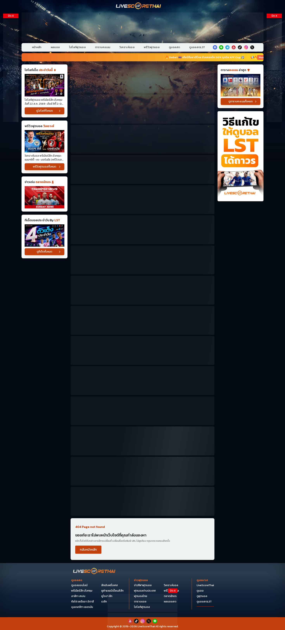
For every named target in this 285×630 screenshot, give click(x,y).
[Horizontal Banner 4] (142, 169)
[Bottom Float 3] (142, 607)
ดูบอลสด (174, 47)
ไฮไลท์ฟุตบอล (77, 47)
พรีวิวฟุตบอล (152, 47)
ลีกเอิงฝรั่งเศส (109, 585)
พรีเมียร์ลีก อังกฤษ (81, 591)
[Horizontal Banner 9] (142, 320)
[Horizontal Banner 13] (142, 410)
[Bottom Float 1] (142, 621)
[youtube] (233, 47)
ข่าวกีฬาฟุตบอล (143, 585)
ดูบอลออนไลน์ (79, 585)
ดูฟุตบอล (202, 596)
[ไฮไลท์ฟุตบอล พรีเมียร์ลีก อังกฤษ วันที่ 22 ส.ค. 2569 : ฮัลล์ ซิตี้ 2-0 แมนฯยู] (44, 85)
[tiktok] (240, 47)
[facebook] (215, 47)
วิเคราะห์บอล (127, 47)
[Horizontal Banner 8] (142, 290)
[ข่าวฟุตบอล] (44, 197)
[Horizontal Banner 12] (142, 380)
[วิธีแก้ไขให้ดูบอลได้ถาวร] (240, 156)
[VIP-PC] (142, 27)
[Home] (138, 6)
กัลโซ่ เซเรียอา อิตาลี (82, 602)
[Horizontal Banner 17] (142, 501)
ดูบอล (200, 591)
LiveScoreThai (205, 585)
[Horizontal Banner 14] (142, 440)
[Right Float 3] (274, 96)
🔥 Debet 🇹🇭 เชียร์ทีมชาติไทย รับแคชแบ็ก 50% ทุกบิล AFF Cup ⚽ (151, 57)
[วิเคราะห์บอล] (44, 235)
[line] (221, 47)
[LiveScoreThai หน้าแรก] (94, 571)
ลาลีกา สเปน (78, 596)
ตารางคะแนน (102, 47)
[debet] (142, 598)
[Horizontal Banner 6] (142, 229)
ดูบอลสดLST (197, 47)
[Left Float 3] (10, 96)
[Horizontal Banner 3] (142, 139)
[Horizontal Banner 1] (142, 78)
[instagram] (246, 47)
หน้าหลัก (36, 47)
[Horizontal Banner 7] (142, 260)
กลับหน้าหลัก (88, 549)
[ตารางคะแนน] (240, 85)
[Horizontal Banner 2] (142, 109)
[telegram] (227, 47)
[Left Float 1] (10, 44)
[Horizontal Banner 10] (142, 350)
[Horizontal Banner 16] (142, 471)
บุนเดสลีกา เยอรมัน (82, 607)
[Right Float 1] (274, 44)
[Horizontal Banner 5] (142, 199)
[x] (252, 47)
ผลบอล (55, 47)
